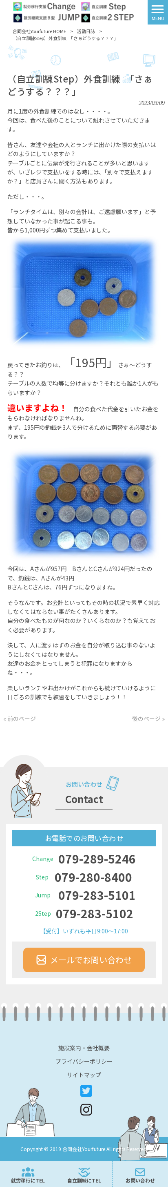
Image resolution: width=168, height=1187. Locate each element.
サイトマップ (84, 1075)
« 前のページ (19, 718)
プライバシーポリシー (84, 1061)
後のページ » (148, 718)
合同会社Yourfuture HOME (39, 31)
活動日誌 (86, 31)
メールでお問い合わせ (91, 960)
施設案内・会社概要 (84, 1048)
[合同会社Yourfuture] (74, 11)
